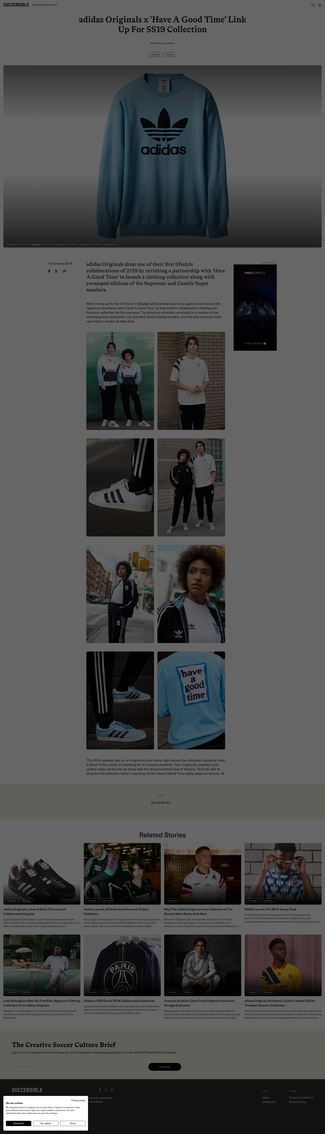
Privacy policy (78, 1100)
